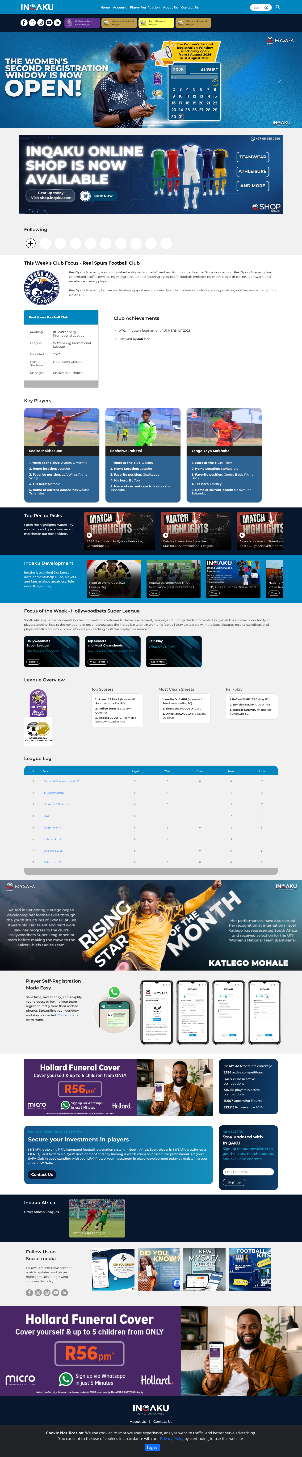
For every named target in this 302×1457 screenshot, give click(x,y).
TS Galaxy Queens (54, 787)
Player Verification (145, 7)
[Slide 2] (151, 120)
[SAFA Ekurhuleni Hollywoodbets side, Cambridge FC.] (119, 525)
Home (105, 7)
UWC (47, 810)
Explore (33, 656)
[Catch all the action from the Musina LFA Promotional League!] (196, 525)
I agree (152, 1447)
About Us (170, 7)
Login (259, 7)
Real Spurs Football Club (48, 312)
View (95, 587)
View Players (97, 656)
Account (120, 7)
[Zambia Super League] (97, 1212)
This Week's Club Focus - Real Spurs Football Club (82, 257)
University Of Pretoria (56, 799)
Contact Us (190, 7)
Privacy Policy (172, 1438)
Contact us (66, 1010)
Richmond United (54, 833)
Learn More (158, 656)
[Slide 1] (142, 120)
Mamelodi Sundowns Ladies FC (62, 775)
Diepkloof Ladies (53, 845)
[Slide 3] (159, 120)
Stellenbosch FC (53, 856)
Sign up (234, 1177)
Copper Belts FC (53, 822)
